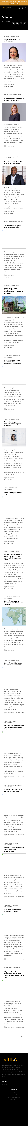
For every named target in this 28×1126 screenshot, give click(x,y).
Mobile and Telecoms (10, 355)
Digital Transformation (11, 221)
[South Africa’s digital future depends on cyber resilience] (14, 676)
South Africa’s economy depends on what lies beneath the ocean (13, 602)
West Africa (12, 721)
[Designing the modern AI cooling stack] (14, 52)
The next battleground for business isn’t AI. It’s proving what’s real (13, 423)
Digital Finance (9, 487)
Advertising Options (14, 1097)
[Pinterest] (21, 23)
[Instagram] (6, 1084)
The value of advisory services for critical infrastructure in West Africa (14, 727)
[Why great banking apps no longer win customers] (14, 505)
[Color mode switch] (19, 8)
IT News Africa (6, 1065)
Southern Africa (8, 157)
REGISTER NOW (14, 3)
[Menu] (25, 8)
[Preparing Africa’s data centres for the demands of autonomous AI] (14, 862)
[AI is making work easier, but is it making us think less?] (14, 112)
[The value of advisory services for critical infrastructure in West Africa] (14, 740)
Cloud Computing (9, 843)
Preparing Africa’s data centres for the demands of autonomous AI (14, 849)
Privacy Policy (14, 1095)
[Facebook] (13, 23)
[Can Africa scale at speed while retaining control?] (14, 239)
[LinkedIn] (25, 23)
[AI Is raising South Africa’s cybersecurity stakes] (14, 923)
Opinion (7, 36)
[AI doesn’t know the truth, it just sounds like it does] (14, 803)
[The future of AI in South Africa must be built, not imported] (14, 175)
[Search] (22, 8)
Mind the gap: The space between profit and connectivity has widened (12, 361)
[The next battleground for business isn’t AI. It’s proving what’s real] (14, 437)
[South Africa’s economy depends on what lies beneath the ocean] (14, 616)
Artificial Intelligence (11, 94)
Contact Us (14, 1099)
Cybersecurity (8, 905)
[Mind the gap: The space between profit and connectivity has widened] (14, 375)
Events (14, 1093)
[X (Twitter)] (17, 23)
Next (22, 1036)
